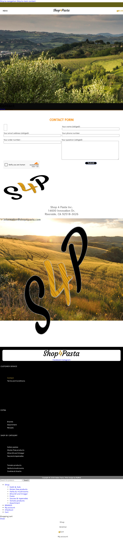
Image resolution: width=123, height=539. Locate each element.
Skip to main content (26, 1)
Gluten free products (15, 450)
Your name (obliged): (71, 126)
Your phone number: (71, 133)
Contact (10, 377)
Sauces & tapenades (15, 456)
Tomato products (14, 465)
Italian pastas (12, 447)
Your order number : (12, 140)
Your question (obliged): (72, 140)
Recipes (10, 427)
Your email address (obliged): (16, 133)
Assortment (12, 424)
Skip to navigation (8, 1)
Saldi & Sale (15, 487)
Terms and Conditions (16, 380)
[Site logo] (61, 12)
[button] (62, 373)
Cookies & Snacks (14, 471)
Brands (10, 421)
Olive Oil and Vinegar (15, 453)
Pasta (12, 496)
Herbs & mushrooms (15, 468)
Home (2, 109)
